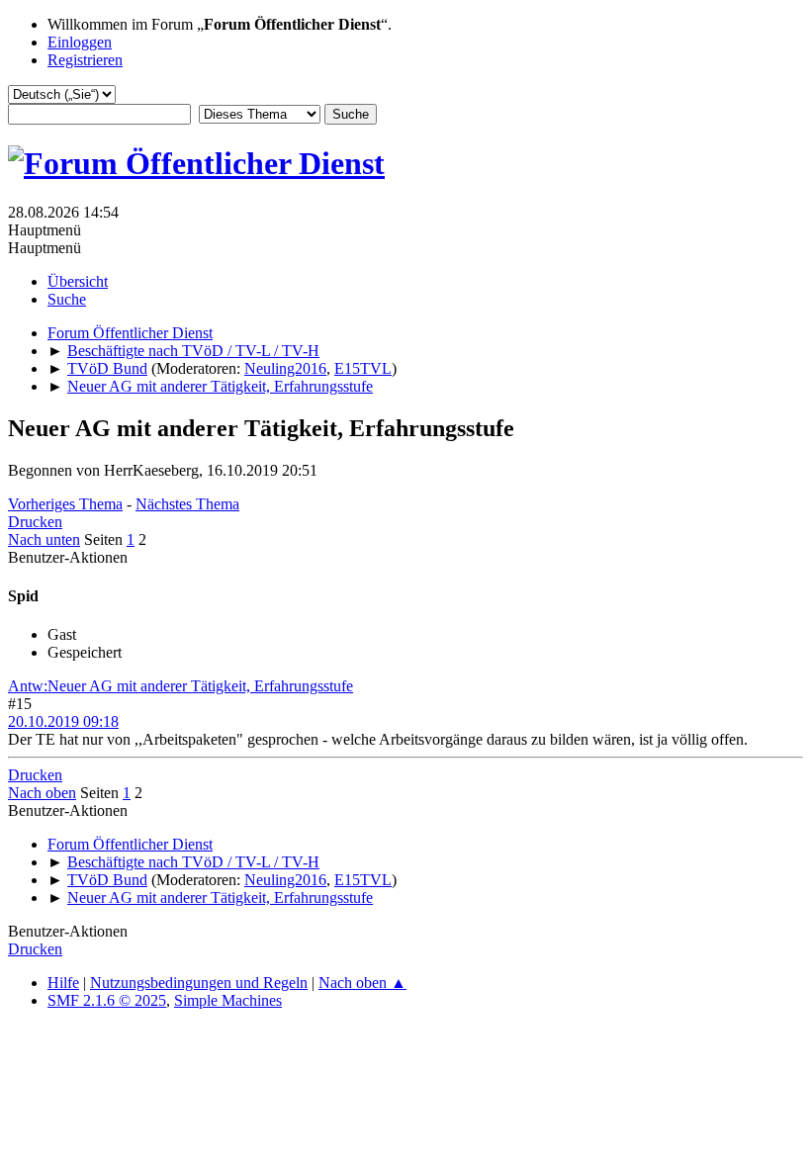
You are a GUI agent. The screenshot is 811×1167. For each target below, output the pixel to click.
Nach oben (42, 792)
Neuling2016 (285, 368)
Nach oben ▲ (362, 982)
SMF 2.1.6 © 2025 (106, 1000)
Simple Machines (228, 1000)
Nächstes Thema (187, 503)
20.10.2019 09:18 (63, 721)
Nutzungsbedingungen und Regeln (199, 982)
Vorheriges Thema (65, 503)
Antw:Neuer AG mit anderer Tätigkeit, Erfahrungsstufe (180, 685)
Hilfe (63, 982)
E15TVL (363, 368)
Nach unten (44, 539)
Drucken (35, 521)
